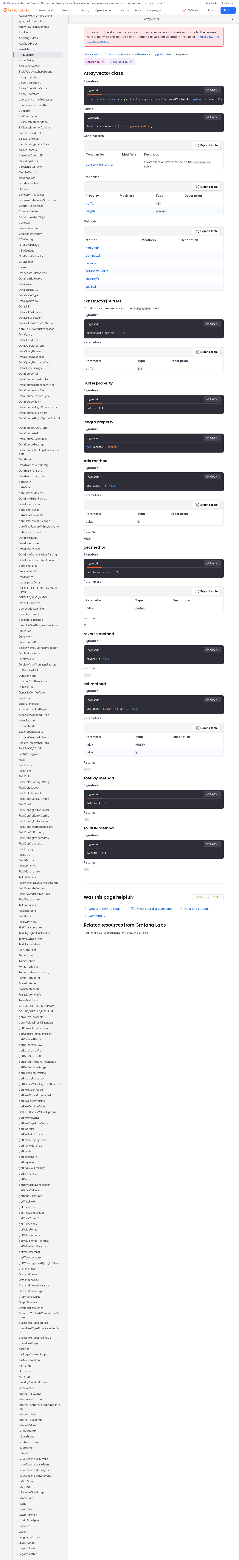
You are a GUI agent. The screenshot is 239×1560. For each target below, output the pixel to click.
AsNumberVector (29, 66)
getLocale (25, 1151)
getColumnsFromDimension (35, 1033)
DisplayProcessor (29, 653)
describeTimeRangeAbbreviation (39, 625)
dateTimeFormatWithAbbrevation (39, 526)
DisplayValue (27, 658)
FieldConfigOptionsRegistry (36, 826)
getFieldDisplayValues (32, 1106)
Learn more (155, 3)
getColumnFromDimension (35, 1028)
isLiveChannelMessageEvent (36, 1470)
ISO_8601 (24, 1486)
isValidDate (25, 1509)
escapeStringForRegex (33, 709)
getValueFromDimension (34, 1246)
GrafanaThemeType (31, 1291)
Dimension (25, 631)
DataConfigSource (30, 278)
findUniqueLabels (29, 944)
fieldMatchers (27, 877)
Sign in (211, 10)
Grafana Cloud (44, 10)
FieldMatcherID (28, 865)
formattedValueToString (34, 972)
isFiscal (23, 1453)
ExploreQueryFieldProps (34, 737)
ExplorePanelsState (31, 731)
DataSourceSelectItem (33, 438)
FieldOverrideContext (32, 888)
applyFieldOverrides (31, 21)
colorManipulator (29, 183)
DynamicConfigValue (32, 692)
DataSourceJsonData (32, 390)
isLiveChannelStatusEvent (35, 1475)
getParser (25, 1179)
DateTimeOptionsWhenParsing (38, 554)
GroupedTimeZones (31, 1307)
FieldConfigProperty (31, 832)
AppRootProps (28, 43)
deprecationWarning (31, 608)
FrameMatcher (28, 983)
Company (152, 10)
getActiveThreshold (31, 1016)
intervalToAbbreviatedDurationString (39, 1406)
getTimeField (27, 1201)
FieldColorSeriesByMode (34, 798)
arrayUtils (25, 49)
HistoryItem (26, 1371)
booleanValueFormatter (33, 105)
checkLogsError (28, 161)
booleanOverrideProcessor (35, 99)
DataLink (24, 306)
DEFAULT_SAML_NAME (33, 597)
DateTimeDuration (30, 504)
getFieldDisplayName (32, 1100)
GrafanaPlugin (27, 1268)
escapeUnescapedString (34, 714)
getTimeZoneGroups (31, 1212)
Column (23, 189)
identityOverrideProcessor (35, 1382)
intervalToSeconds (30, 1419)
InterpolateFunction (31, 1399)
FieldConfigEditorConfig (34, 815)
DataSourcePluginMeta (33, 412)
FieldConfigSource (30, 843)
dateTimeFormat (29, 509)
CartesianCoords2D (31, 155)
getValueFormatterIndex (34, 1240)
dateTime (24, 487)
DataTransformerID (30, 470)
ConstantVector (29, 211)
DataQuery (25, 334)
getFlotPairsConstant (32, 1134)
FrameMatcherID (29, 989)
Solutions (67, 10)
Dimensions (26, 636)
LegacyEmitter (28, 1554)
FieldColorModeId (30, 793)
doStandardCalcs (30, 670)
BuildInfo (24, 110)
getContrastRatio (30, 1039)
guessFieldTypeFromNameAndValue (39, 1330)
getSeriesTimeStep (30, 1196)
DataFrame (25, 284)
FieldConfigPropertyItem (34, 837)
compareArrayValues (31, 194)
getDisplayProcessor (32, 1078)
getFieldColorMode (31, 1089)
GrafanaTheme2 (29, 1279)
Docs (138, 10)
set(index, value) (97, 271)
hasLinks (24, 1348)
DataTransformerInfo (32, 476)
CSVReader (26, 261)
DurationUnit (27, 686)
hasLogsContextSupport (34, 1354)
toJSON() (93, 286)
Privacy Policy (64, 2)
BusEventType (28, 116)
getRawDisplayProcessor (34, 1184)
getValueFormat (28, 1229)
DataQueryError (28, 340)
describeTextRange (31, 619)
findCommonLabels (31, 927)
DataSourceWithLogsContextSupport (39, 451)
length (90, 211)
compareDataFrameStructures (37, 200)
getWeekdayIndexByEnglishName (39, 1263)
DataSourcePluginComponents (38, 407)
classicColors (27, 177)
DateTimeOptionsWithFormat (37, 560)
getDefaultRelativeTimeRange (37, 1061)
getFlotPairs (26, 1128)
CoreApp (24, 222)
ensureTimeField (29, 703)
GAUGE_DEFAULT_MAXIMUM (36, 1005)
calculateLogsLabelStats (34, 144)
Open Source (103, 10)
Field (22, 759)
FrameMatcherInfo (30, 994)
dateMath (25, 481)
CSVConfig (26, 239)
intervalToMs (27, 1414)
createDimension (29, 228)
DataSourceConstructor (34, 379)
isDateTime (25, 1447)
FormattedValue (28, 966)
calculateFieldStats (31, 133)
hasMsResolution (29, 1360)
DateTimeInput (28, 537)
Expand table (209, 145)
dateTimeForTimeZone (32, 532)
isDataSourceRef (29, 1442)
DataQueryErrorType (31, 345)
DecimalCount (27, 571)
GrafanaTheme (28, 1274)
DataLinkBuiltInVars (30, 312)
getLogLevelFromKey (32, 1168)
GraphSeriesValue (29, 1296)
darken (23, 267)
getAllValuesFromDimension (36, 1022)
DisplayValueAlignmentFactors (37, 664)
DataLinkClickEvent (30, 317)
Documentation (92, 54)
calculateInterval (29, 138)
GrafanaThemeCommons (34, 1285)
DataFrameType (28, 295)
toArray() (92, 279)
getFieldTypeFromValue (33, 1123)
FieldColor (25, 776)
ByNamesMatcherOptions (34, 127)
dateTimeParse (28, 565)
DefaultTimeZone (30, 603)
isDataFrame (26, 1436)
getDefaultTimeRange (32, 1067)
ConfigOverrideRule (31, 205)
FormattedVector (29, 977)
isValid (23, 1503)
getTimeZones (28, 1223)
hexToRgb (25, 1365)
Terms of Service (40, 2)
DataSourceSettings (31, 444)
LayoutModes (27, 1548)
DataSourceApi (28, 373)
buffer (90, 203)
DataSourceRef (28, 433)
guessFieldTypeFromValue (35, 1337)
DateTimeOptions (30, 548)
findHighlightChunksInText (35, 933)
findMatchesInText (30, 938)
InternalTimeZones (30, 1393)
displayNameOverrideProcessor (38, 647)
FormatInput (26, 955)
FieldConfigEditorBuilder (34, 810)
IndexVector (26, 1388)
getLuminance (27, 1173)
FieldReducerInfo (29, 899)
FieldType (25, 916)
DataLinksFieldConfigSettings (37, 323)
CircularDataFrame (30, 166)
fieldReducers (27, 905)
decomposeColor (29, 582)
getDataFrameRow (30, 1044)
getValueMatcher (29, 1251)
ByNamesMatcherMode (33, 121)
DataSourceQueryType (33, 427)
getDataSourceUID (30, 1056)
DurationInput (27, 675)
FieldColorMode (28, 787)
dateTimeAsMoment (31, 493)
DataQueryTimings (30, 368)
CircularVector (28, 172)
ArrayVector (26, 54)
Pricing (85, 10)
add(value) (93, 248)
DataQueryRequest (31, 351)
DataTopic (25, 459)
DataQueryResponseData (34, 362)
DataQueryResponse (31, 356)
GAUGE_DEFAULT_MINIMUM (36, 1011)
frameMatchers (28, 1000)
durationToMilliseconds (33, 681)
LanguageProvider (30, 1537)
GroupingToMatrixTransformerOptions (39, 1315)
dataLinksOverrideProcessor (36, 328)
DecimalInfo (26, 576)
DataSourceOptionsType (34, 396)
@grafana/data (163, 54)
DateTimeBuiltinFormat (33, 498)
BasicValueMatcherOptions (35, 71)
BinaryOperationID (30, 82)
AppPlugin (25, 32)
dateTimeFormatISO (31, 515)
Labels (23, 1531)
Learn (123, 10)
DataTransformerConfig (34, 465)
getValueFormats (29, 1235)
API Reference (142, 54)
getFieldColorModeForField (35, 1095)
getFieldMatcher (29, 1117)
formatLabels (27, 961)
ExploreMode (27, 726)
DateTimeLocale (29, 543)
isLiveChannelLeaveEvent (34, 1464)
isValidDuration (28, 1514)
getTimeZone (27, 1207)
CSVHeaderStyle (29, 245)
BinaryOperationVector (33, 88)
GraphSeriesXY (28, 1302)
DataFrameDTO (28, 289)
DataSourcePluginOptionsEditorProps (39, 420)
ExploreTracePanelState (34, 742)
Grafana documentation (118, 54)
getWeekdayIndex (30, 1257)
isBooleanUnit (27, 1430)
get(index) (93, 255)
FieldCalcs (25, 770)
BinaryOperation (29, 77)
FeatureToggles (28, 754)
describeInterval (29, 614)
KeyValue (24, 1526)
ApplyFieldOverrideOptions (35, 15)
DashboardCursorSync (33, 272)
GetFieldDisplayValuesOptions (37, 1112)
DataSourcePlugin (30, 401)
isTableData (26, 1498)
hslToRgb (25, 1376)
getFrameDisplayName (32, 1140)
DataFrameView (28, 300)
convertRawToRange (32, 217)
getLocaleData (28, 1156)
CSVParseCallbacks (31, 256)
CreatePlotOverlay (30, 233)
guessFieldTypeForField (33, 1322)
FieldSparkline (27, 910)
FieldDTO (24, 854)
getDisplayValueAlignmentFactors (40, 1084)
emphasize (25, 698)
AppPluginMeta (28, 38)
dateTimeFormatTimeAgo (34, 520)
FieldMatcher (27, 860)
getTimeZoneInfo (30, 1218)
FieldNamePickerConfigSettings (38, 882)
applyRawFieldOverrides (34, 26)
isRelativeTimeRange (31, 1492)
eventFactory (27, 720)
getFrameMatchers (30, 1145)
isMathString (27, 1481)
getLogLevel (26, 1162)
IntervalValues (27, 1425)
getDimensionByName (32, 1072)
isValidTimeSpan (29, 1520)
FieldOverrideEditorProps (34, 893)
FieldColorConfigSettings (34, 782)
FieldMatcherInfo (29, 871)
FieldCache (25, 765)
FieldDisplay (26, 849)
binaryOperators (29, 93)
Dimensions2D (27, 642)
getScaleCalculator (31, 1190)
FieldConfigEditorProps (33, 821)
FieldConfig (26, 804)
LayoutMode (27, 1542)
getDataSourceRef (30, 1050)
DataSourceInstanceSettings (37, 384)
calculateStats (28, 149)
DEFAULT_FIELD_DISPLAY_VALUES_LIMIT (39, 589)
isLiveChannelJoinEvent (33, 1458)
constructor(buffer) (100, 164)
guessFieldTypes (29, 1343)
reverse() (92, 263)
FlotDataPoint (27, 949)
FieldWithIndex (28, 921)
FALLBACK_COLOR (30, 748)
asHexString (26, 60)
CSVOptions (26, 250)
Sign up (228, 10)
